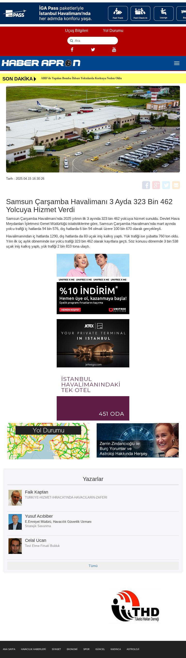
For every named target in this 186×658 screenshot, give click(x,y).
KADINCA (116, 649)
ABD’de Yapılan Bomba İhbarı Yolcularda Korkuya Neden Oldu (81, 78)
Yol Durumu (113, 31)
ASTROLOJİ (133, 649)
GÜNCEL (100, 649)
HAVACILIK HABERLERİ (33, 649)
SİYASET (56, 649)
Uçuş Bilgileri (76, 31)
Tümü (93, 566)
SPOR (86, 649)
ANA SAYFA (9, 649)
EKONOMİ (72, 649)
